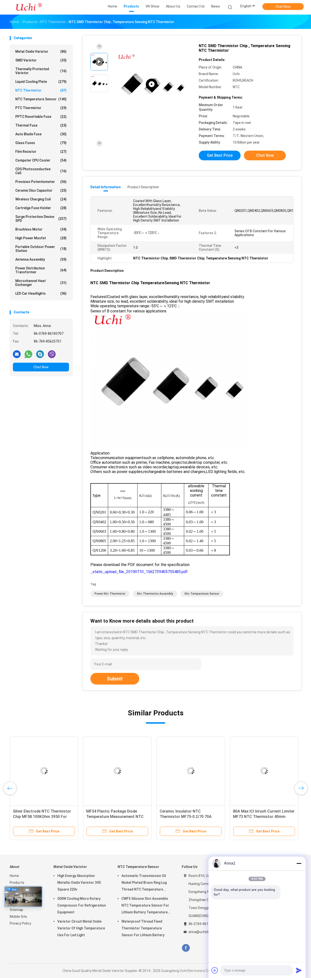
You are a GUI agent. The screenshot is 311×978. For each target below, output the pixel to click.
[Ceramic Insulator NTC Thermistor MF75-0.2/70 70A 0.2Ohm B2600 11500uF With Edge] (191, 771)
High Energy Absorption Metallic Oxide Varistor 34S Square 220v (79, 882)
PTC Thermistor (41, 108)
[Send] (299, 970)
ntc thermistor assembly (155, 593)
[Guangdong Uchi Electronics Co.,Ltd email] (17, 354)
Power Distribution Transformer (41, 270)
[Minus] (299, 863)
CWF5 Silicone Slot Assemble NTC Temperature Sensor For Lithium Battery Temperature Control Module (145, 906)
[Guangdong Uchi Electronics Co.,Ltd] (28, 7)
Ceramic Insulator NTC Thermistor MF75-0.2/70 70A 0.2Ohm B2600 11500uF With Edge (190, 816)
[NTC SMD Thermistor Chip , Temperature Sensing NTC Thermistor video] (151, 84)
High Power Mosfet (41, 238)
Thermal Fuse (41, 125)
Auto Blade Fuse (41, 134)
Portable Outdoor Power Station (41, 249)
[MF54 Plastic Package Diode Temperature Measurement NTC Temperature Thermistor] (117, 771)
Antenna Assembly (41, 259)
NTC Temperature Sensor (41, 99)
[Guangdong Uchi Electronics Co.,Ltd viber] (52, 354)
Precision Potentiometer (41, 182)
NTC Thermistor (41, 90)
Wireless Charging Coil (41, 199)
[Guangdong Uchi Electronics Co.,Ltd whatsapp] (28, 354)
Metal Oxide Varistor (41, 51)
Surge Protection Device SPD (41, 219)
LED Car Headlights (41, 293)
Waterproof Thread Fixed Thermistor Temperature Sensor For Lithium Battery (142, 928)
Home (14, 876)
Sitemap (16, 910)
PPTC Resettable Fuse (41, 117)
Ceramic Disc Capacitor (41, 190)
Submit (115, 679)
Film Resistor (41, 152)
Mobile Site (18, 916)
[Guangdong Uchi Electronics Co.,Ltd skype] (40, 354)
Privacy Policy (20, 923)
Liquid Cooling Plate (41, 82)
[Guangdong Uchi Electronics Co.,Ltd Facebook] (186, 948)
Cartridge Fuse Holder (41, 208)
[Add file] (214, 970)
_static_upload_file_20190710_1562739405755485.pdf (139, 571)
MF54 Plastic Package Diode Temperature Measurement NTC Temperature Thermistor (115, 816)
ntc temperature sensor (202, 593)
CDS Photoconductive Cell (41, 171)
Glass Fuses (41, 143)
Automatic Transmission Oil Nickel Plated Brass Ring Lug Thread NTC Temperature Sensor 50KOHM (144, 883)
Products (17, 882)
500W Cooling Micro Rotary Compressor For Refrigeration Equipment (81, 905)
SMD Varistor (41, 60)
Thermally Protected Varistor (41, 71)
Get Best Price (220, 155)
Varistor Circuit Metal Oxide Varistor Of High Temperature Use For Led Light (81, 928)
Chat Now (283, 7)
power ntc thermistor (110, 593)
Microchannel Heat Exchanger (41, 283)
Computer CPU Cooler (41, 160)
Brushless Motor (41, 229)
